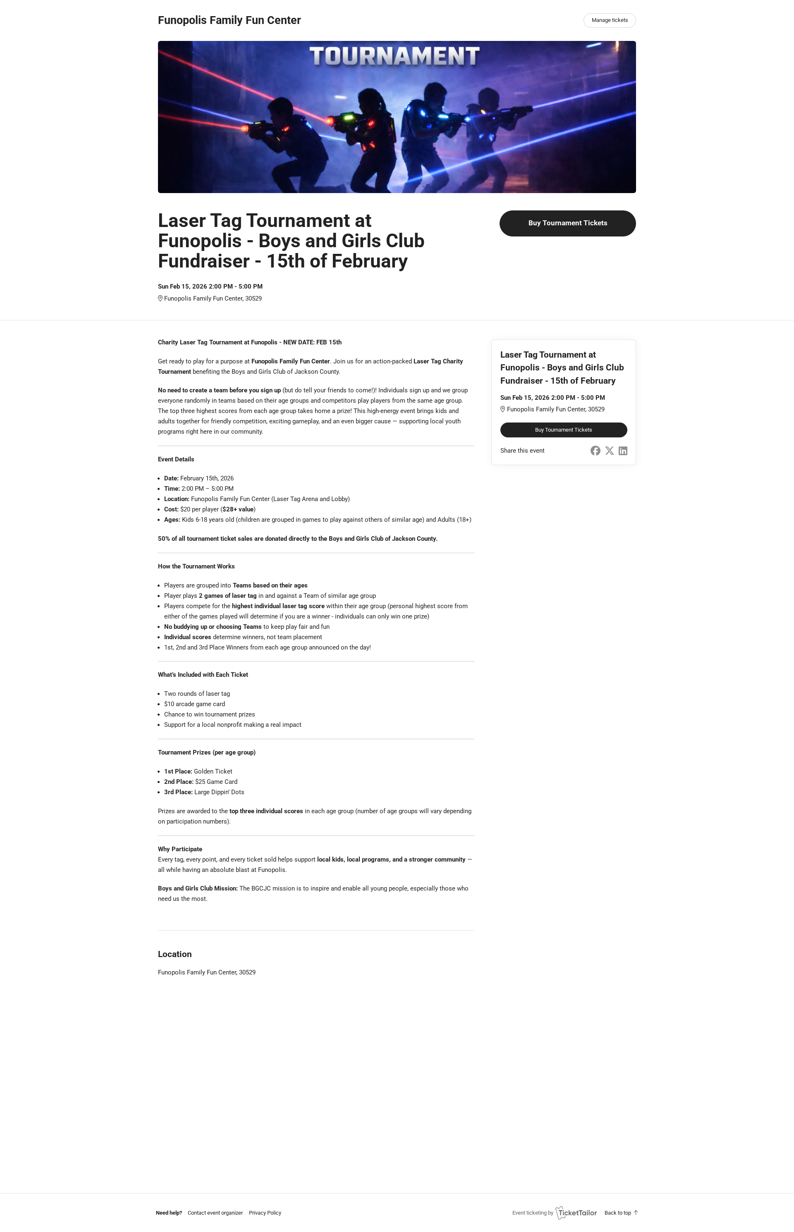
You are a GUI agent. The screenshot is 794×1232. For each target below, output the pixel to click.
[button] (215, 1213)
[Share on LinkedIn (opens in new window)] (623, 451)
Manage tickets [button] (610, 20)
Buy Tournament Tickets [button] (568, 223)
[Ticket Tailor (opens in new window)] (576, 1212)
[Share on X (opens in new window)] (610, 451)
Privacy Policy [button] (265, 1213)
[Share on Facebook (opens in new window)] (595, 451)
